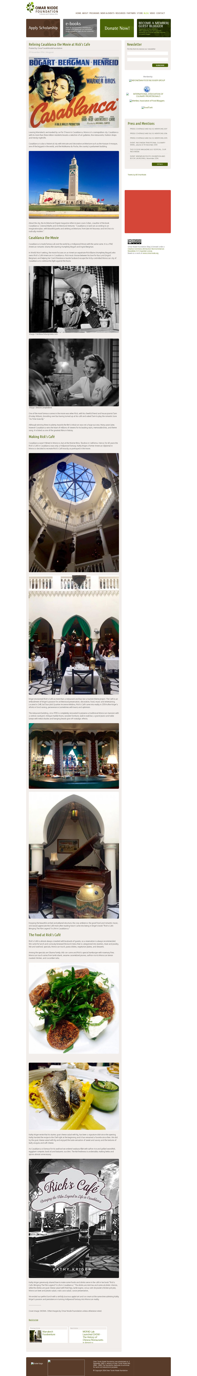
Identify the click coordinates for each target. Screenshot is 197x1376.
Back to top (33, 1320)
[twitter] (152, 1363)
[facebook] (140, 1363)
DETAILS (160, 164)
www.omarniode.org (150, 253)
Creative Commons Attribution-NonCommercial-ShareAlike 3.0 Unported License (146, 250)
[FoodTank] (148, 107)
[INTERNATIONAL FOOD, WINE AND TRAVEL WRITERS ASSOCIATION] (148, 87)
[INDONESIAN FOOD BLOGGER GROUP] (148, 80)
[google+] (146, 1363)
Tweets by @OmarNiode (137, 175)
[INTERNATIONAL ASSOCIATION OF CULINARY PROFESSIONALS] (147, 94)
